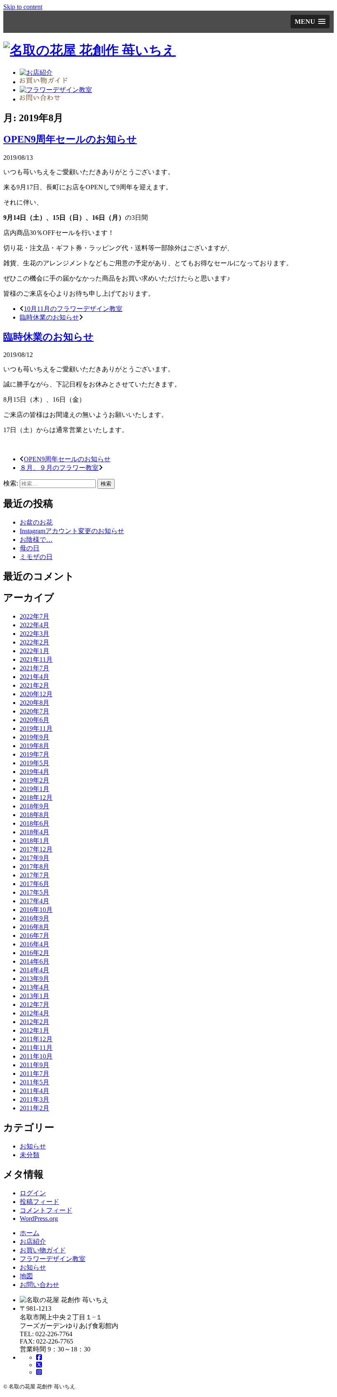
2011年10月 (36, 1056)
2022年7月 (34, 616)
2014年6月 (34, 961)
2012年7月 (34, 1004)
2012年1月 (34, 1030)
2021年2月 (34, 685)
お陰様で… (36, 539)
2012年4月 (34, 1013)
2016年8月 (34, 926)
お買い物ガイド (43, 1250)
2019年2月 (34, 780)
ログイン (33, 1193)
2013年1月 (34, 995)
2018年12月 (36, 797)
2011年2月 (34, 1108)
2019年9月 (34, 737)
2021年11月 (36, 659)
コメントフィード (46, 1210)
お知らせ (33, 1146)
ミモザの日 (36, 556)
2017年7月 (34, 875)
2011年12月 (36, 1039)
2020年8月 (34, 702)
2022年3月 (34, 633)
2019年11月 (36, 728)
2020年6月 (34, 719)
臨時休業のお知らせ (49, 317)
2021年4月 (34, 676)
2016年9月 (34, 918)
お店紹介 (33, 1241)
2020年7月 (34, 711)
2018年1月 (34, 840)
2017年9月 (34, 857)
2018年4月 (34, 832)
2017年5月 (34, 892)
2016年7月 (34, 935)
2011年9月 (34, 1064)
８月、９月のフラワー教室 (59, 467)
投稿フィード (39, 1201)
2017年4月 (34, 901)
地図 (26, 1276)
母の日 (29, 548)
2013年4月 (34, 987)
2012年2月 (34, 1021)
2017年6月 (34, 883)
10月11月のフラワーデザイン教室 (73, 308)
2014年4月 (34, 970)
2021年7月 (34, 668)
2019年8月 (34, 745)
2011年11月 (36, 1047)
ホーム (29, 1232)
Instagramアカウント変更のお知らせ (72, 530)
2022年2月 (34, 642)
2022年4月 (34, 624)
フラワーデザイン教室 (52, 1258)
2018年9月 (34, 806)
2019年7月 (34, 754)
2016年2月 (34, 952)
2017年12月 (36, 849)
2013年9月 (34, 978)
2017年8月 (34, 866)
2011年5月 (34, 1082)
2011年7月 (34, 1073)
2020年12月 (36, 693)
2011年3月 (34, 1099)
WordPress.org (39, 1218)
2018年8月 (34, 814)
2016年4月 (34, 944)
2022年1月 (34, 650)
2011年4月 (34, 1090)
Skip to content (22, 6)
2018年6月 (34, 823)
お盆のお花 (36, 522)
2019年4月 (34, 771)
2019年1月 (34, 788)
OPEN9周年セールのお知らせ (70, 139)
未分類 (29, 1154)
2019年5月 (34, 762)
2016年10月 (36, 909)
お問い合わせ (39, 1284)
